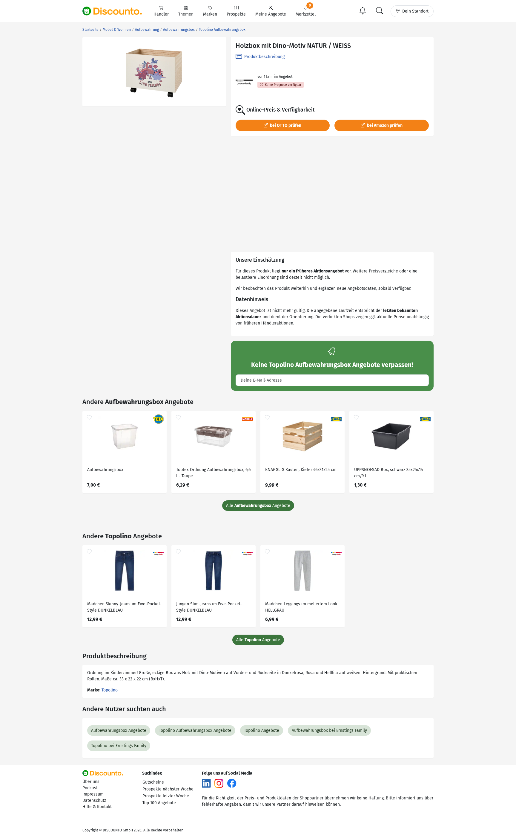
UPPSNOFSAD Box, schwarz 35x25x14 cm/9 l (388, 473)
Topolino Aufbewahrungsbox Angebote (195, 730)
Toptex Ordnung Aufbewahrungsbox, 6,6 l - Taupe (213, 473)
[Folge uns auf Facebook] (231, 782)
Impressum (93, 794)
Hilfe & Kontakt (97, 806)
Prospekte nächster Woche (168, 789)
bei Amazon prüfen (384, 125)
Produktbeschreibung (264, 56)
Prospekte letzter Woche (165, 796)
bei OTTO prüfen (285, 125)
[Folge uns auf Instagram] (218, 782)
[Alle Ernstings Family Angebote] (244, 82)
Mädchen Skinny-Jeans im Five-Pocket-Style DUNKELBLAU (124, 607)
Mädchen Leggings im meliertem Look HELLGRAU (301, 607)
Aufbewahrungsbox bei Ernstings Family (329, 730)
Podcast (90, 787)
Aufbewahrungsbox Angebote (118, 730)
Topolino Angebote (261, 730)
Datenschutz (94, 800)
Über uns (90, 781)
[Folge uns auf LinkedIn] (206, 782)
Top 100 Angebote (159, 802)
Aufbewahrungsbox (105, 469)
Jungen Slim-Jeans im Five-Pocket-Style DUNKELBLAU (209, 607)
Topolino (110, 690)
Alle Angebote (258, 505)
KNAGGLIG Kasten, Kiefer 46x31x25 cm (301, 469)
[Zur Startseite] (115, 11)
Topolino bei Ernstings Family (118, 745)
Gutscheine (153, 782)
